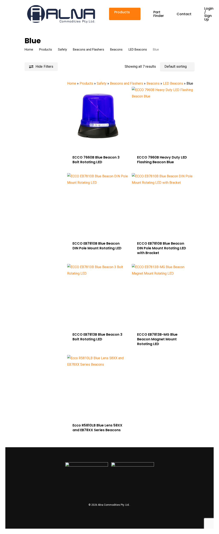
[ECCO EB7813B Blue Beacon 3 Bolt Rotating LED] (98, 295)
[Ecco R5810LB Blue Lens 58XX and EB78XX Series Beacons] (98, 386)
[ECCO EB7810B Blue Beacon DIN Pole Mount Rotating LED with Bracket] (163, 204)
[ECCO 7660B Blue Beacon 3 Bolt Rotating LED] (98, 118)
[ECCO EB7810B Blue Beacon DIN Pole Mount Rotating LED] (98, 204)
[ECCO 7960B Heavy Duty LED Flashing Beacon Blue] (163, 118)
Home (29, 49)
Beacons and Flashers (88, 49)
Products (45, 49)
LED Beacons (138, 49)
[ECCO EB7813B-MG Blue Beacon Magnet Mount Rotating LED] (163, 295)
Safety (62, 49)
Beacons (116, 49)
